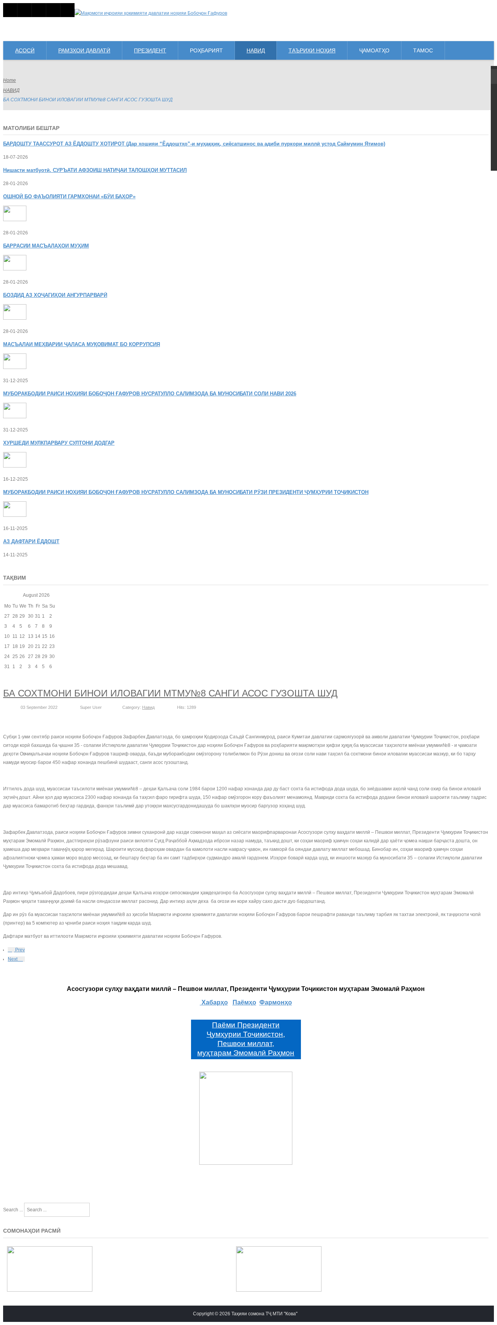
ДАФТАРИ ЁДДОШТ (31, 541)
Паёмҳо (244, 1002)
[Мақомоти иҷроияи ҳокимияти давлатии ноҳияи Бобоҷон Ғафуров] (151, 13)
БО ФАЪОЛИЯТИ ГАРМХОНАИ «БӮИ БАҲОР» (69, 196)
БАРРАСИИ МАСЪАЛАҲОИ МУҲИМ (46, 246)
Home (9, 80)
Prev (19, 950)
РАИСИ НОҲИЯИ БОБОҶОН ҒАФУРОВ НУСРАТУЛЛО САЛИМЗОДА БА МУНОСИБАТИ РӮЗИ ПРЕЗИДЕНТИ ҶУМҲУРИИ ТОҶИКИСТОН (185, 492)
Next (13, 959)
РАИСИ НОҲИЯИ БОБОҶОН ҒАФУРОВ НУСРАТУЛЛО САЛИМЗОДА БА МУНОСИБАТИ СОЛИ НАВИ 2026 (149, 394)
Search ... (13, 1209)
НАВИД (11, 90)
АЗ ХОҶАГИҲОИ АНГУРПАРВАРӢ (55, 295)
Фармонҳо (275, 1002)
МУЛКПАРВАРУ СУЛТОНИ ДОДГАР (59, 443)
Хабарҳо (214, 1002)
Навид (148, 707)
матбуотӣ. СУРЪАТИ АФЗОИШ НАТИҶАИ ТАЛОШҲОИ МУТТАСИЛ (95, 170)
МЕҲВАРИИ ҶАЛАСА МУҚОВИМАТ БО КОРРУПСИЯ (81, 344)
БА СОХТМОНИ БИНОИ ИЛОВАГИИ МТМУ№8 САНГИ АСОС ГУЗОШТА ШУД (170, 693)
